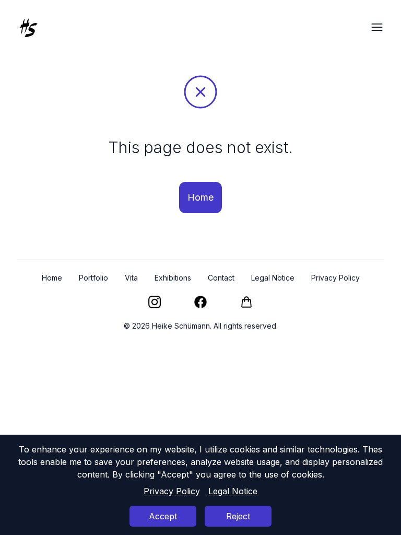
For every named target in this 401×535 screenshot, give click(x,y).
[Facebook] (200, 302)
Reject (238, 516)
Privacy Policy (172, 491)
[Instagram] (154, 302)
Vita (131, 277)
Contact (221, 277)
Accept (163, 516)
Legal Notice (232, 491)
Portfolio (93, 277)
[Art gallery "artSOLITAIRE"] (246, 302)
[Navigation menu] (377, 27)
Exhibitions (173, 277)
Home (200, 197)
